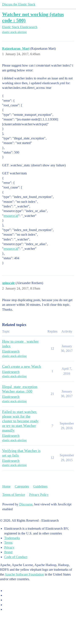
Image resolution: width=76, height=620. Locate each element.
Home (6, 486)
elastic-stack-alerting (14, 32)
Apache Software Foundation (24, 574)
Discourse (26, 504)
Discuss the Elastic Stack (18, 4)
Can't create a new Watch (21, 366)
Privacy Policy (39, 494)
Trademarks (12, 538)
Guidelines (40, 486)
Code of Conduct (15, 557)
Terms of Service (13, 494)
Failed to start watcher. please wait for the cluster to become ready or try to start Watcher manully (20, 421)
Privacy (9, 547)
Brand (8, 552)
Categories (22, 486)
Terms (8, 542)
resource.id (11, 216)
